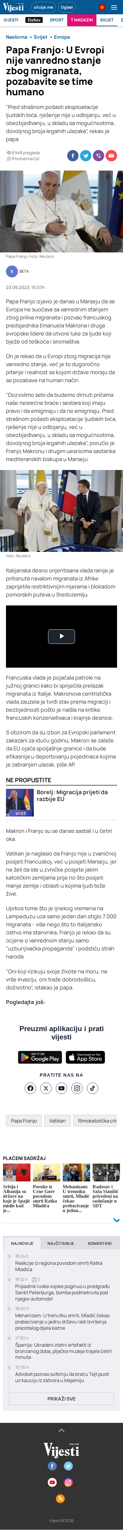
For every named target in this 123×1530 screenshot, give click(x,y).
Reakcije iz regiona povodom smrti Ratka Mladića (58, 1266)
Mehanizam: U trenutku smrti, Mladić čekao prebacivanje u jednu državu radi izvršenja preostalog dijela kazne (62, 1321)
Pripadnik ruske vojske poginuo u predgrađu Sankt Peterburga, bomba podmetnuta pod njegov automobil (62, 1292)
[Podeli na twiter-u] (85, 155)
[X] (46, 1088)
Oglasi (67, 7)
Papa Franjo (24, 1120)
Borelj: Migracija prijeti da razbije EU (72, 796)
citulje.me (43, 7)
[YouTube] (61, 1088)
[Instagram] (77, 1088)
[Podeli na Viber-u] (98, 155)
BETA (24, 271)
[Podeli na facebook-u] (73, 155)
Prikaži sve (61, 1398)
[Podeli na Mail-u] (111, 155)
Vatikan (57, 1120)
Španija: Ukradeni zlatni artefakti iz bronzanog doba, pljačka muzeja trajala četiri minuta (63, 1351)
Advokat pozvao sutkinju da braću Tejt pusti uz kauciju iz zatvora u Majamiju (62, 1377)
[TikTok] (92, 1088)
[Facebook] (30, 1088)
